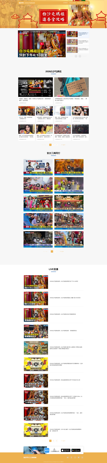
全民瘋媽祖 (65, 2)
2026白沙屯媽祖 (72, 2)
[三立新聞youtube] (67, 457)
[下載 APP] (53, 450)
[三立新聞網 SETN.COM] (30, 457)
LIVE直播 (86, 2)
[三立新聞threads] (82, 457)
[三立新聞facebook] (71, 457)
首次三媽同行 (80, 2)
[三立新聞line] (78, 457)
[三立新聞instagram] (75, 457)
